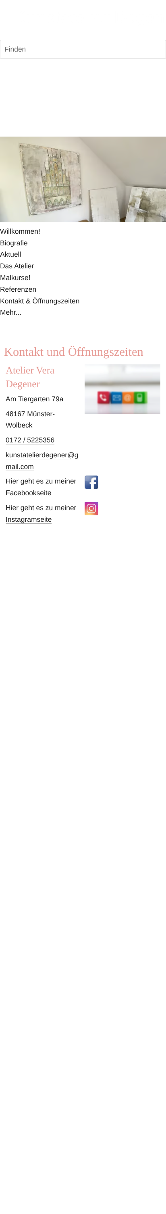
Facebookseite (28, 493)
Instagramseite (29, 519)
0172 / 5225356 (30, 440)
